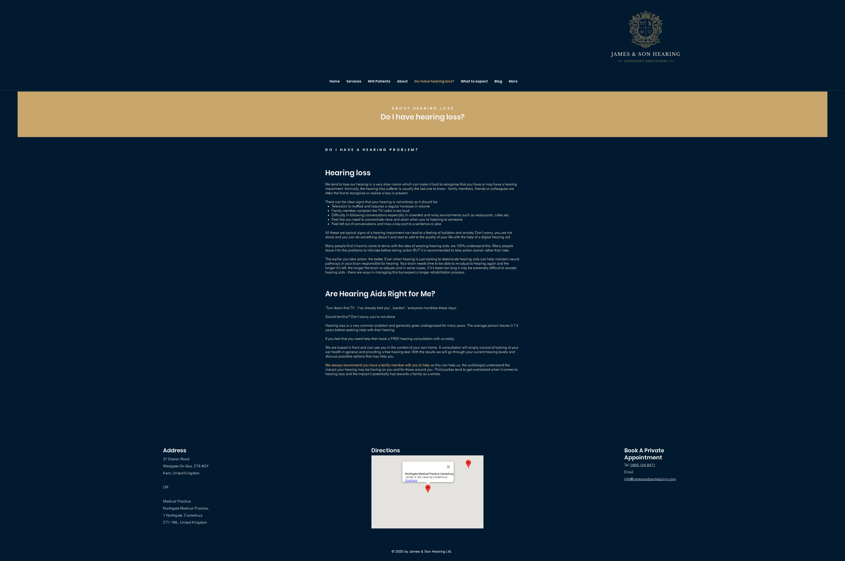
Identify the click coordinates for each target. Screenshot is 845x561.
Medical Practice (177, 501)
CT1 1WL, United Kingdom (185, 522)
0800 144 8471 (642, 465)
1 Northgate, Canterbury (182, 515)
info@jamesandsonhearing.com (650, 479)
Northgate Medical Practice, (186, 508)
